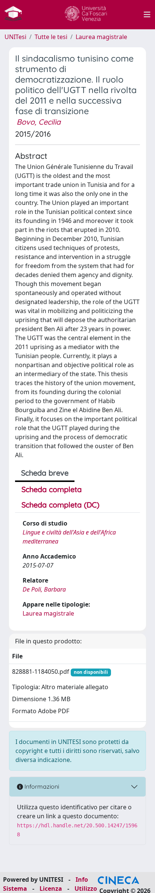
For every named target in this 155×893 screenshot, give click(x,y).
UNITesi (15, 37)
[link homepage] (16, 15)
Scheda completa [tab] (51, 489)
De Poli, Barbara (44, 589)
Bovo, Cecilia (39, 121)
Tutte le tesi (51, 37)
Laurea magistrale (101, 37)
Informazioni (41, 786)
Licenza (51, 888)
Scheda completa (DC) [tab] (60, 504)
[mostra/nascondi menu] (147, 14)
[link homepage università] (86, 15)
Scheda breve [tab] (44, 472)
